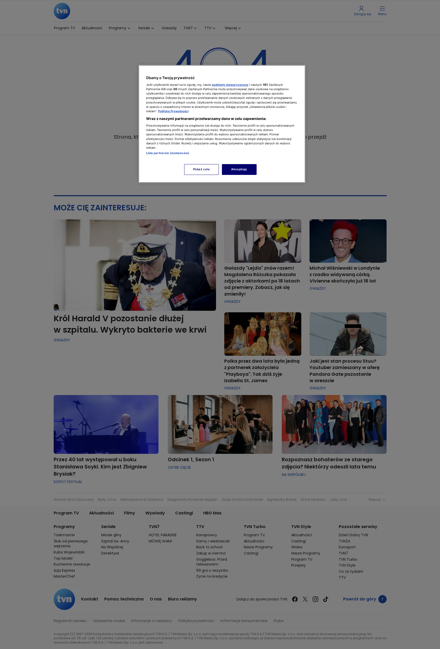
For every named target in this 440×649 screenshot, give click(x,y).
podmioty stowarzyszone (230, 85)
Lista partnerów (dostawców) (168, 153)
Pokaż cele (201, 169)
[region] (221, 124)
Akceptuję (239, 169)
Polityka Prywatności (173, 111)
